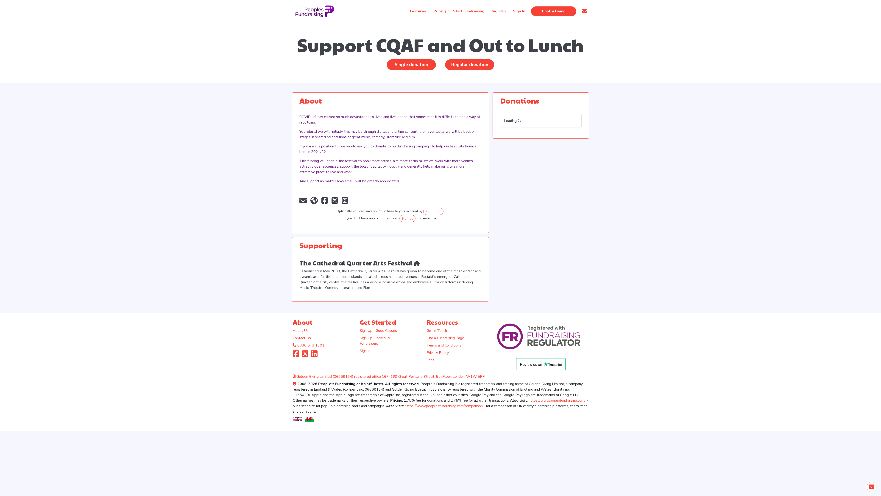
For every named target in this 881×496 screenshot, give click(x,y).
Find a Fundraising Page (445, 338)
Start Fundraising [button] (468, 11)
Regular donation (469, 65)
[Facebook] (296, 355)
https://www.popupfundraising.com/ (557, 400)
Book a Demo (554, 11)
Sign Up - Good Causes (378, 330)
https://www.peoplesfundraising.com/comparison (444, 406)
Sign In (365, 350)
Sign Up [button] (499, 11)
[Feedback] (584, 11)
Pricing (439, 11)
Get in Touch (437, 330)
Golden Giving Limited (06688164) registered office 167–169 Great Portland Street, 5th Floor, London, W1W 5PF (390, 376)
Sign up (407, 218)
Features (418, 11)
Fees (431, 360)
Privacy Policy (438, 352)
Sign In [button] (519, 11)
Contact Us (302, 338)
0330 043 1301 (310, 345)
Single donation (411, 65)
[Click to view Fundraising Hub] (417, 262)
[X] (305, 355)
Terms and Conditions (444, 345)
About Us (301, 330)
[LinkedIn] (314, 355)
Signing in (433, 211)
